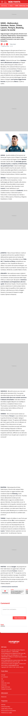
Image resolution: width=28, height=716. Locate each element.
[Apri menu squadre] (5, 2)
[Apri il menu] (2, 2)
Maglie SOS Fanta (5, 687)
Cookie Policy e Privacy (6, 708)
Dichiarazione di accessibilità (8, 710)
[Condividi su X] (7, 44)
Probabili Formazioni (6, 689)
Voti (2, 679)
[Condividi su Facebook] (4, 44)
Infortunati (4, 685)
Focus (11, 5)
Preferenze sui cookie (6, 712)
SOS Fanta (4, 6)
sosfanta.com (7, 653)
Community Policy (5, 706)
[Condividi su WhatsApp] (2, 44)
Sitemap (3, 704)
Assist (2, 681)
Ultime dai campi (5, 683)
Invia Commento (19, 618)
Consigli (3, 675)
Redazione (3, 696)
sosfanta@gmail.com (13, 665)
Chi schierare (4, 677)
